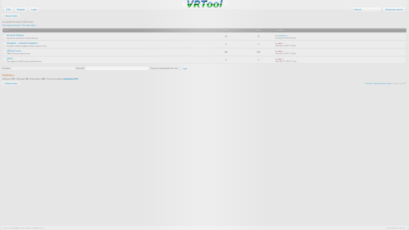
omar (280, 43)
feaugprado (282, 35)
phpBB (15, 228)
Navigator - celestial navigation (22, 43)
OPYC (10, 58)
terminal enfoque (15, 35)
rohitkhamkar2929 (70, 79)
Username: (6, 68)
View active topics (29, 25)
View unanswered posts (11, 25)
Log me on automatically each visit (164, 68)
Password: (80, 68)
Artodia (402, 228)
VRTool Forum (14, 51)
